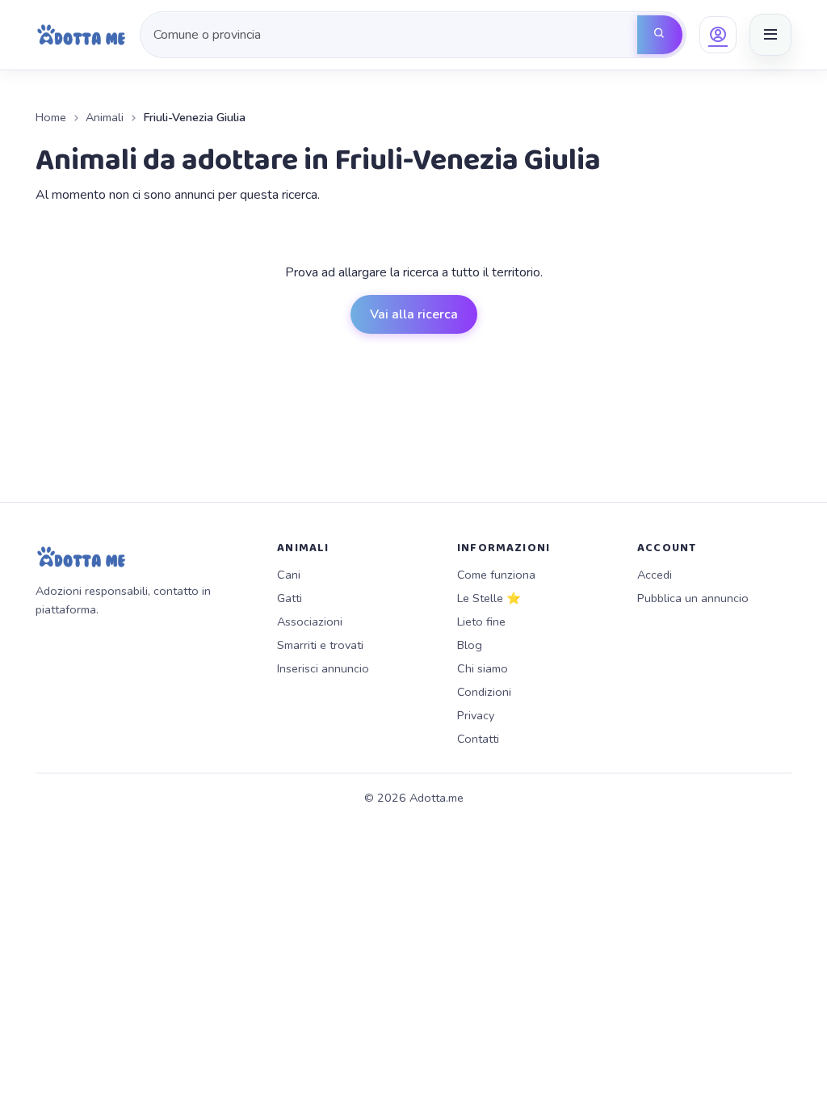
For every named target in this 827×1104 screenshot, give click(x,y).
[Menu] (770, 35)
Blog (469, 645)
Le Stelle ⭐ (489, 598)
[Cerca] (659, 34)
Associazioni (309, 621)
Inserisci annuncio (323, 668)
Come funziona (496, 575)
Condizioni (484, 692)
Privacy (475, 715)
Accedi (654, 575)
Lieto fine (481, 621)
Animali (105, 117)
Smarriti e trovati (320, 645)
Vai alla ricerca (414, 314)
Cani (288, 575)
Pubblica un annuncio (693, 598)
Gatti (289, 598)
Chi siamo (482, 668)
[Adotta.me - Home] (81, 34)
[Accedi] (718, 34)
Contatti (478, 739)
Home (51, 117)
